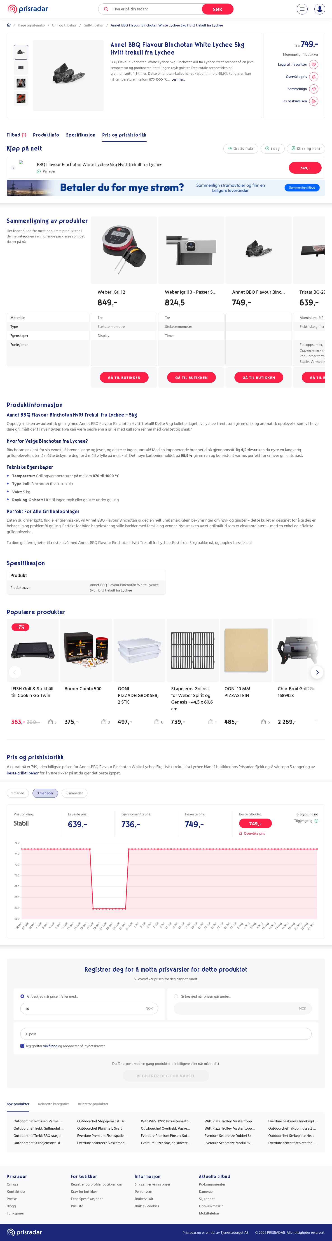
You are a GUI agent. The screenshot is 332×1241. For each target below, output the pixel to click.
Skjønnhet (207, 1199)
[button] (13, 167)
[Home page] (28, 9)
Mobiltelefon (209, 1213)
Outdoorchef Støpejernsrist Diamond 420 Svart (102, 1121)
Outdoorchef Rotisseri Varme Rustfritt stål (39, 1121)
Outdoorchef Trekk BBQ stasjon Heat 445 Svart (39, 1136)
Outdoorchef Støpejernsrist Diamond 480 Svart (39, 1143)
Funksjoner (15, 1213)
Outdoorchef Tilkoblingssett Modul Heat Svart (293, 1128)
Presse (12, 1199)
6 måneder (74, 793)
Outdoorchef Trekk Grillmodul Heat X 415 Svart (39, 1128)
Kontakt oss (16, 1191)
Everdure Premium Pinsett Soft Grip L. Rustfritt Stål (166, 1136)
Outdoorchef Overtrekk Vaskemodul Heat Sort (166, 1128)
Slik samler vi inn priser (152, 1184)
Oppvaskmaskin (211, 1206)
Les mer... (178, 79)
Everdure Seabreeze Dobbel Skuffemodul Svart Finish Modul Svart (230, 1136)
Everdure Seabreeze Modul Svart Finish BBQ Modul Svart (230, 1143)
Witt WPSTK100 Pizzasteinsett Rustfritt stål (166, 1121)
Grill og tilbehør (64, 25)
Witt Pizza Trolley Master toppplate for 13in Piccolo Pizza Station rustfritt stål (230, 1121)
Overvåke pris (254, 833)
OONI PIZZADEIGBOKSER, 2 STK (138, 695)
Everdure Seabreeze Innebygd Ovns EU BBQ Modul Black (293, 1121)
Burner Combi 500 (83, 688)
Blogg (11, 1206)
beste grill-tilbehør (23, 773)
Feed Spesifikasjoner (87, 1199)
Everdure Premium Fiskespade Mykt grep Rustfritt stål (102, 1136)
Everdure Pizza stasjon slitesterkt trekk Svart (166, 1143)
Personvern (143, 1191)
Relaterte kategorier (53, 1104)
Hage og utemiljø (31, 25)
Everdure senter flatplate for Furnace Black (293, 1143)
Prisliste (77, 1206)
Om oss (12, 1184)
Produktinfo (46, 135)
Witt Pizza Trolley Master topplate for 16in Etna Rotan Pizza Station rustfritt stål (230, 1128)
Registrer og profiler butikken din (96, 1184)
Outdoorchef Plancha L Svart (99, 1128)
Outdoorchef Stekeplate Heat (291, 1136)
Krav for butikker (84, 1191)
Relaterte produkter (93, 1104)
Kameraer (206, 1191)
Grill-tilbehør (93, 25)
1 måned (18, 793)
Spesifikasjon (81, 135)
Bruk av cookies (147, 1206)
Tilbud (16, 135)
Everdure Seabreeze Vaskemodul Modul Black (102, 1143)
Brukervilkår (144, 1199)
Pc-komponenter (212, 1184)
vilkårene (50, 1046)
